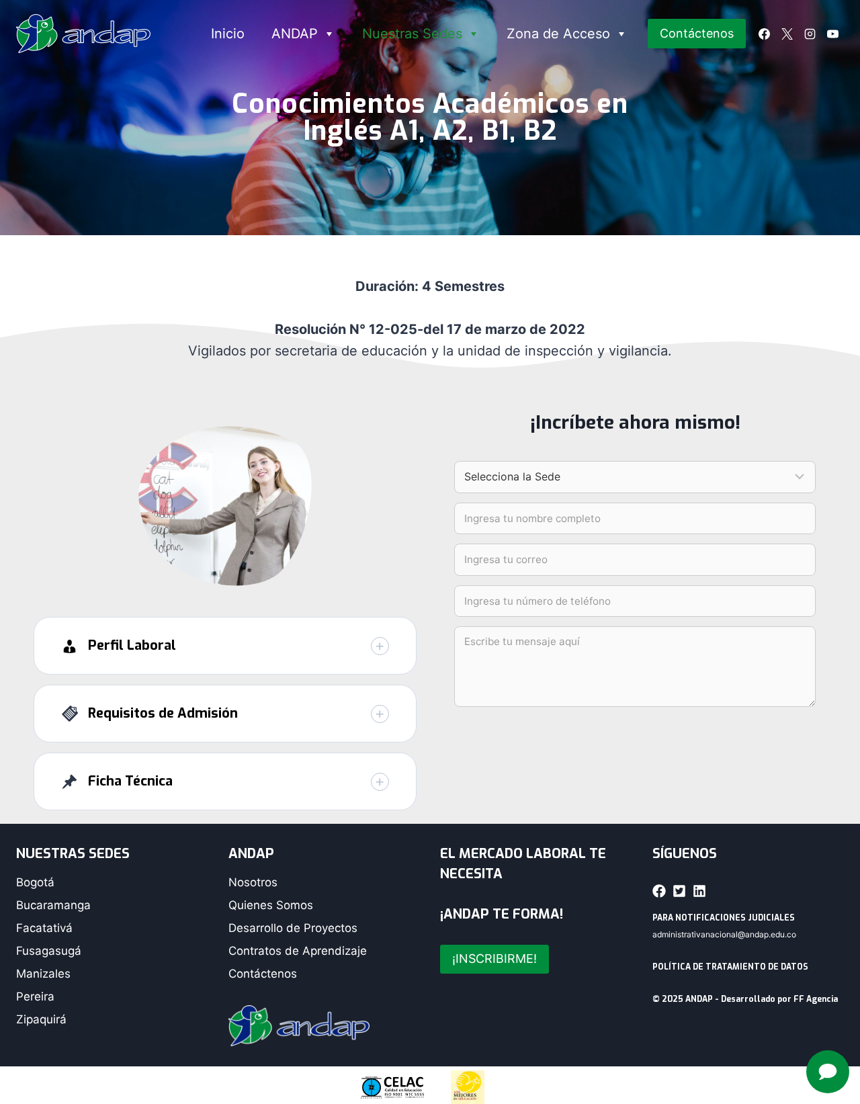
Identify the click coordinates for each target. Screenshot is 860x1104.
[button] (225, 645)
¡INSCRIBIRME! (494, 958)
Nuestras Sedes (412, 34)
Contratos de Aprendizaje (297, 951)
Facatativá (44, 928)
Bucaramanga (53, 905)
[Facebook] (763, 33)
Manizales (43, 973)
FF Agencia (815, 999)
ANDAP (294, 34)
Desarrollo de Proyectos (292, 928)
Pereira (35, 996)
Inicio (228, 34)
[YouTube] (832, 33)
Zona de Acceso (558, 34)
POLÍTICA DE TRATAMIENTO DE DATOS (730, 967)
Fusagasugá (48, 951)
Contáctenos (697, 33)
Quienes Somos (270, 905)
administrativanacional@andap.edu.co (724, 934)
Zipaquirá (41, 1019)
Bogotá (35, 882)
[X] (786, 33)
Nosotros (252, 882)
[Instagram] (809, 33)
